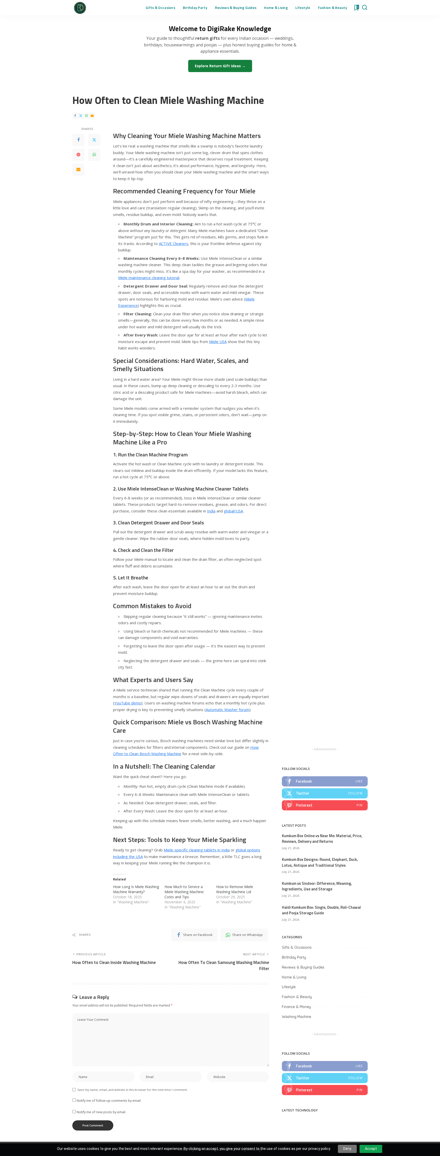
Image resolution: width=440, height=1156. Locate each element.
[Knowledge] (80, 7)
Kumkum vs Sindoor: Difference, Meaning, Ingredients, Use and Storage (317, 886)
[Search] (365, 7)
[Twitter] (81, 116)
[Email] (92, 116)
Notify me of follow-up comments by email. (109, 1100)
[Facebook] (75, 116)
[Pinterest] (78, 154)
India (211, 510)
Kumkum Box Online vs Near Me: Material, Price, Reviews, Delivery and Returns (322, 839)
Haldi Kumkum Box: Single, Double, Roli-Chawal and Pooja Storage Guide (321, 910)
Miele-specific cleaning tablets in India (197, 849)
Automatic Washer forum (227, 709)
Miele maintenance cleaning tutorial (148, 277)
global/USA (233, 510)
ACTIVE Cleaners (173, 243)
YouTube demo (127, 702)
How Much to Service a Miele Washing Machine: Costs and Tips (184, 891)
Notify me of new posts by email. (101, 1112)
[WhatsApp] (86, 116)
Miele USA (218, 341)
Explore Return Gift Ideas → (220, 65)
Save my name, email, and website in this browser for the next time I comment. (132, 1090)
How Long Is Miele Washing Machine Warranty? (136, 889)
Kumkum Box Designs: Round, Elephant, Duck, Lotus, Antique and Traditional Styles (320, 862)
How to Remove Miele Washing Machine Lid (234, 889)
